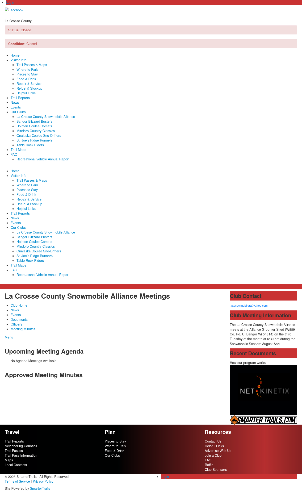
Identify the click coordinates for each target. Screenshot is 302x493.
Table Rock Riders (30, 144)
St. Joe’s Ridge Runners (35, 140)
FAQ (14, 154)
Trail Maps (18, 149)
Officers (16, 324)
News (15, 102)
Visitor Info (18, 60)
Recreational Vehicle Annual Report (43, 159)
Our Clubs (18, 111)
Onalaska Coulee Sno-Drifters (39, 135)
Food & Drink (26, 78)
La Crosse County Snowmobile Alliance (46, 116)
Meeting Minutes (23, 328)
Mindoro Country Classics (36, 130)
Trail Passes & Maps (32, 64)
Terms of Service (17, 481)
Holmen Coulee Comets (34, 126)
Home (15, 55)
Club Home (19, 305)
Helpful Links (26, 93)
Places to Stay (27, 74)
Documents (19, 319)
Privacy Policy (43, 481)
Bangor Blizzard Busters (34, 121)
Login (10, 2)
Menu (9, 337)
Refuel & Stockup (29, 88)
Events (16, 107)
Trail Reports (20, 97)
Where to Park (27, 69)
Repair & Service (29, 83)
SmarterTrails (40, 488)
